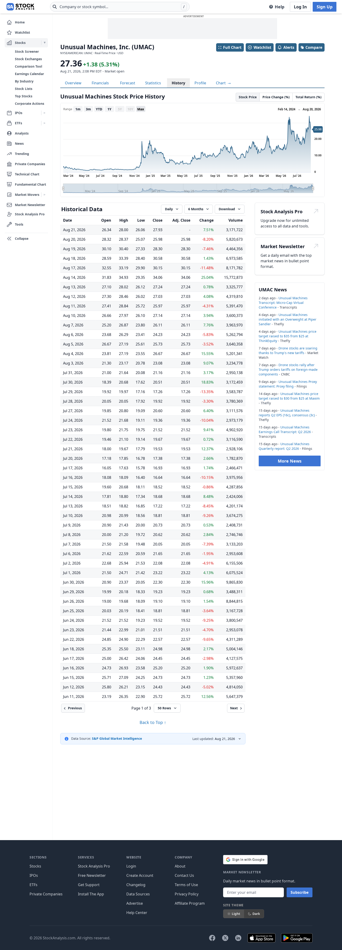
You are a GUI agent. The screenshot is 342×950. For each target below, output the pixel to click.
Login (131, 866)
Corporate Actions (29, 103)
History (178, 82)
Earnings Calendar (29, 74)
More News (290, 461)
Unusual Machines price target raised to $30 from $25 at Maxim (289, 396)
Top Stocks (23, 96)
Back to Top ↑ (153, 722)
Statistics (153, 82)
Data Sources (138, 894)
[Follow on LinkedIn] (238, 938)
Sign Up (324, 7)
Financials (100, 82)
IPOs (34, 875)
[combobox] (120, 7)
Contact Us (184, 875)
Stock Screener (27, 51)
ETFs (33, 884)
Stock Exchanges (28, 59)
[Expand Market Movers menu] (44, 194)
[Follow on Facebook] (212, 938)
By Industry (24, 81)
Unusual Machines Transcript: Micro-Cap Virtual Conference (283, 302)
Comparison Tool (28, 66)
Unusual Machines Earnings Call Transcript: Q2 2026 (285, 429)
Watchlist (262, 47)
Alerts (288, 47)
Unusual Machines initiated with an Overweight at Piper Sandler (287, 319)
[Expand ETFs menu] (44, 123)
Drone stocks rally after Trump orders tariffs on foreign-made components (288, 369)
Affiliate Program (190, 903)
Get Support (89, 884)
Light (236, 913)
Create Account (139, 875)
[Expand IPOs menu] (44, 113)
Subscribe (299, 892)
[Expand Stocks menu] (44, 42)
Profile (200, 82)
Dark (256, 913)
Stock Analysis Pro (94, 866)
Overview (73, 82)
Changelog (135, 884)
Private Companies (46, 894)
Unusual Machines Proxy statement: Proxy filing (288, 383)
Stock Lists (23, 88)
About (180, 866)
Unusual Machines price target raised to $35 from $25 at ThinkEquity (287, 336)
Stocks (35, 866)
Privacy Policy (186, 894)
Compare (313, 47)
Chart (221, 82)
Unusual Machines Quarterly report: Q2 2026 (284, 446)
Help (279, 7)
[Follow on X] (225, 938)
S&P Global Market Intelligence (117, 738)
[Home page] (20, 7)
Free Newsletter (92, 875)
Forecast (127, 82)
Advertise (134, 903)
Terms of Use (186, 884)
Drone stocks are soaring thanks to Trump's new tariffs (288, 350)
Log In (300, 7)
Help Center (136, 912)
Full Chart (232, 47)
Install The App (91, 894)
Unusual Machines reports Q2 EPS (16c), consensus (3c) (287, 412)
